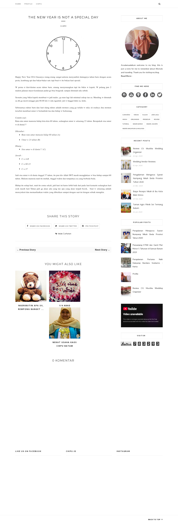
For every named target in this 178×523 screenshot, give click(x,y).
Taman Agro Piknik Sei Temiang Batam (148, 206)
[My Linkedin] (153, 96)
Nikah (125, 119)
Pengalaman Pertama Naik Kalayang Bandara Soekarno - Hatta (148, 263)
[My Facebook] (146, 96)
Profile (28, 4)
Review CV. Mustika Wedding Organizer (148, 150)
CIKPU (39, 4)
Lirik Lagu (155, 115)
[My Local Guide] (139, 96)
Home (18, 4)
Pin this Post (92, 226)
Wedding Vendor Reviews (144, 161)
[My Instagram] (125, 96)
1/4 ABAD (64, 305)
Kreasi (136, 115)
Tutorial (126, 124)
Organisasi (135, 119)
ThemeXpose (39, 519)
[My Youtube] (132, 96)
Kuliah (145, 115)
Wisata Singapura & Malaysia (133, 128)
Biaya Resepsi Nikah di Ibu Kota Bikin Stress (148, 193)
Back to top (154, 519)
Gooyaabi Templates (68, 519)
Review (156, 119)
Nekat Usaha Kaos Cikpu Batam (65, 344)
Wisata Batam (138, 124)
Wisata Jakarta (152, 124)
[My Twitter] (159, 96)
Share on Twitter (68, 226)
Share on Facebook (40, 226)
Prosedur (146, 119)
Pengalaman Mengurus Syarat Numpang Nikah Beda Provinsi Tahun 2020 (148, 178)
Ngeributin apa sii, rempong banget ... (31, 307)
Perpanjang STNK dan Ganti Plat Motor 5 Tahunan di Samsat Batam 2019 (148, 248)
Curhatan (67, 233)
